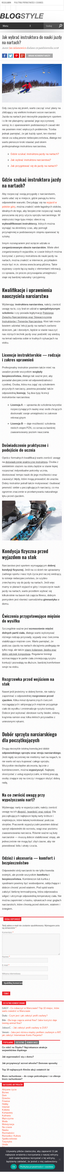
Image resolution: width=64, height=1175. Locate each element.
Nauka (5, 1130)
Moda (4, 1121)
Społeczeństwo (9, 1138)
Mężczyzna (7, 1118)
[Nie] (59, 1159)
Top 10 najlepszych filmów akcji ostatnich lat (25, 1069)
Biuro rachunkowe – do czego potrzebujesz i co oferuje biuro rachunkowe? (31, 1077)
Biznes (5, 1092)
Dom (4, 1095)
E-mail (5, 965)
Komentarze (32, 1042)
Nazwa (6, 957)
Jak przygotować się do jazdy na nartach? (34, 165)
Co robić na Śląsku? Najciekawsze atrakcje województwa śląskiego (24, 1049)
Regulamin (6, 2)
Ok (13, 1166)
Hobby (5, 1104)
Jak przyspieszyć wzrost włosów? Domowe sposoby (29, 1063)
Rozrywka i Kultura (11, 1136)
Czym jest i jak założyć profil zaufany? (28, 1015)
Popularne (8, 1042)
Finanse (6, 1101)
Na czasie (7, 1127)
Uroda (5, 1144)
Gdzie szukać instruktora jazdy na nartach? (35, 153)
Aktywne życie (9, 1089)
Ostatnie (20, 1042)
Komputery (7, 1112)
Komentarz (7, 932)
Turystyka (7, 1141)
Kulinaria (6, 1115)
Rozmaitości (8, 1133)
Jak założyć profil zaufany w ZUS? (30, 1027)
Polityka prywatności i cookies (28, 2)
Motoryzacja (8, 1124)
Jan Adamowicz (17, 48)
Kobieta (6, 1110)
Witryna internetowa (11, 974)
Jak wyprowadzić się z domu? (18, 1056)
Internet (6, 1107)
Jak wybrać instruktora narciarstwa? (31, 159)
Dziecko (6, 1098)
